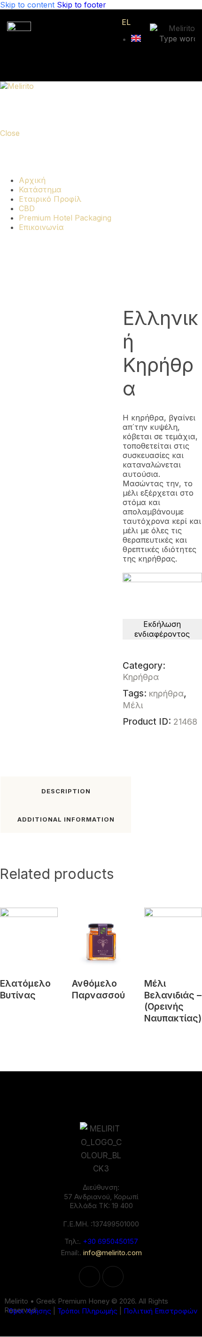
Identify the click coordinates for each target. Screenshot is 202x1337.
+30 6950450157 (110, 1241)
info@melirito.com (112, 1252)
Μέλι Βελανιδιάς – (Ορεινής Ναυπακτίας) (173, 1001)
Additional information (66, 819)
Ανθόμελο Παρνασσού (98, 989)
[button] (16, 922)
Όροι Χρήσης (29, 1310)
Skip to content (27, 4)
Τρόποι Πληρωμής (87, 1310)
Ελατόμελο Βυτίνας (25, 989)
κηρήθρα (166, 693)
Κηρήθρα (141, 677)
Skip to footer (81, 4)
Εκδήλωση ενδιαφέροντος (162, 629)
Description (66, 791)
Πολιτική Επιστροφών (161, 1310)
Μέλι (133, 705)
